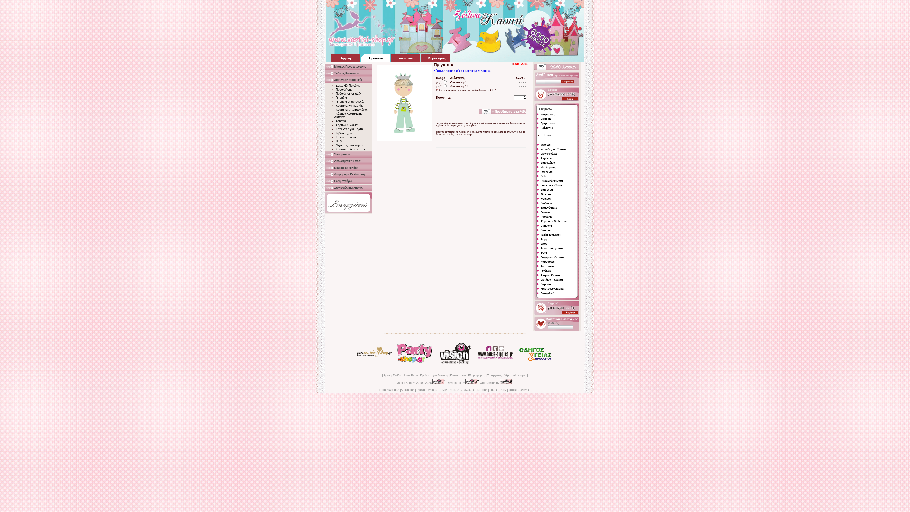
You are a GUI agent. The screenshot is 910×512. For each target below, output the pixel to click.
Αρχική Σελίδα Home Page (400, 375)
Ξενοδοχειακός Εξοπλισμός (457, 390)
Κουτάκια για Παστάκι (349, 105)
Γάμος (494, 390)
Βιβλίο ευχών (344, 133)
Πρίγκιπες (548, 135)
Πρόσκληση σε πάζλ (348, 93)
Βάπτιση (482, 390)
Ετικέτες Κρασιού (347, 137)
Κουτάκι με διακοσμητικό (351, 149)
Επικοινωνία (458, 375)
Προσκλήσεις (344, 89)
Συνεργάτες (494, 375)
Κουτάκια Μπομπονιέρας (352, 109)
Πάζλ (339, 141)
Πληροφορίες (476, 375)
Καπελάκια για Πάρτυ (349, 129)
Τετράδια (341, 97)
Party (503, 390)
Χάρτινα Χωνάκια (347, 125)
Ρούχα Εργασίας (427, 390)
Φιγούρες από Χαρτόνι (350, 145)
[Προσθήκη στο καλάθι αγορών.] (502, 111)
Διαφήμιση (407, 390)
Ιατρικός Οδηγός (519, 390)
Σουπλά (341, 121)
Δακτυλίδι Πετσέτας (348, 85)
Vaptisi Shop (404, 382)
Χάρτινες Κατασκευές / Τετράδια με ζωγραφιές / (463, 71)
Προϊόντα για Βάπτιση (434, 375)
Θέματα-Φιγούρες (515, 375)
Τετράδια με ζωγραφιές (350, 101)
